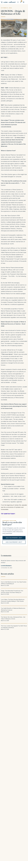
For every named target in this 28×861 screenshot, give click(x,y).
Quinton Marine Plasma (8, 155)
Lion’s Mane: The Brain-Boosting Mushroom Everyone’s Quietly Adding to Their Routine (12, 601)
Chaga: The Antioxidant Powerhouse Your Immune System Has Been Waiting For (12, 592)
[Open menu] (23, 2)
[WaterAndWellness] (8, 2)
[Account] (18, 2)
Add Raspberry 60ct (14, 542)
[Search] (15, 2)
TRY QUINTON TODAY (8, 513)
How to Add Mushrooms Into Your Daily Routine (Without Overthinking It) (13, 583)
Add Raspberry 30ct (14, 538)
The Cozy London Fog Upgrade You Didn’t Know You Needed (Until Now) (14, 627)
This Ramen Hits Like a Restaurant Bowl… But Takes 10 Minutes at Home (13, 618)
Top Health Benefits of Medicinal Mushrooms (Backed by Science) (13, 610)
